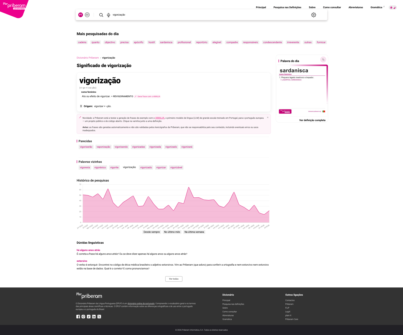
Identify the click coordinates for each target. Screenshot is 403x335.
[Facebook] (78, 318)
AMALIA (160, 117)
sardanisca (166, 42)
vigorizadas (138, 146)
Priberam (289, 304)
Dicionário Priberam (88, 57)
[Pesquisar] (101, 14)
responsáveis (250, 42)
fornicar (321, 42)
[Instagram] (83, 318)
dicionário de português (141, 303)
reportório (201, 42)
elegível (217, 42)
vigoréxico (100, 167)
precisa (124, 42)
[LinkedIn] (94, 318)
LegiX (287, 312)
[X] (99, 318)
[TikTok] (88, 318)
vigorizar (161, 167)
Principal (261, 7)
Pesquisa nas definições (233, 304)
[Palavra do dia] (323, 59)
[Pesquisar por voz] (108, 14)
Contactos (290, 300)
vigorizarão (86, 146)
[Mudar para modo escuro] (393, 7)
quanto (96, 42)
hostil (152, 42)
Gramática (377, 7)
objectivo (110, 42)
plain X (288, 315)
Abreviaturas (356, 7)
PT (80, 15)
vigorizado (171, 146)
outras (308, 42)
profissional (184, 42)
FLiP (287, 308)
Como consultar (332, 7)
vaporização (103, 146)
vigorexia (85, 167)
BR (87, 15)
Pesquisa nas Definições (287, 7)
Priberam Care (291, 319)
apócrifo (138, 42)
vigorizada (155, 146)
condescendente (272, 42)
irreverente (293, 42)
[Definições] (313, 14)
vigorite (114, 167)
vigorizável (176, 167)
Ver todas (174, 279)
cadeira (82, 42)
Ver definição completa (312, 120)
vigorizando (121, 146)
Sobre (312, 7)
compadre (232, 42)
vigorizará (186, 146)
